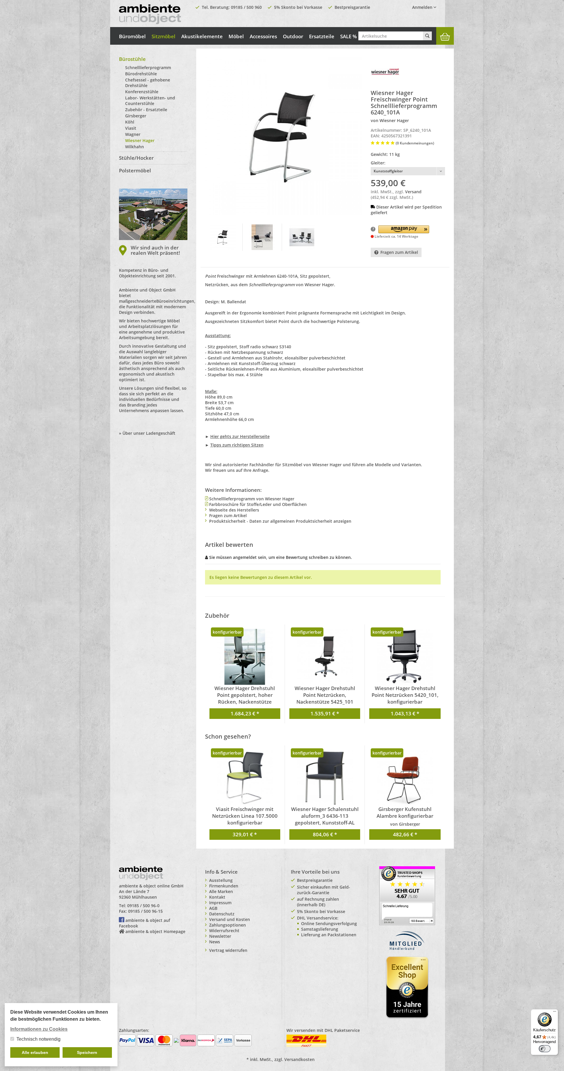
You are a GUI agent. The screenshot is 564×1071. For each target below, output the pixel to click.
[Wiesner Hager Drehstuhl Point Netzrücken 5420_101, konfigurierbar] (404, 657)
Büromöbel (132, 36)
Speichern (87, 1052)
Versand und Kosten (229, 919)
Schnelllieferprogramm (148, 67)
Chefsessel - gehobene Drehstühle (147, 82)
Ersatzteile (321, 36)
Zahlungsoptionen (227, 925)
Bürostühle (132, 59)
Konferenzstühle (141, 91)
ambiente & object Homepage (155, 931)
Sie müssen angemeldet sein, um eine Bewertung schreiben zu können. (280, 557)
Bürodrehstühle (141, 73)
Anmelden (423, 7)
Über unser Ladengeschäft (148, 433)
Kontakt (217, 897)
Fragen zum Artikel (399, 252)
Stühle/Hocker (136, 157)
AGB (213, 908)
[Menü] (554, 1012)
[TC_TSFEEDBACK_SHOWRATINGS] (407, 895)
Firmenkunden (223, 886)
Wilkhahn (134, 146)
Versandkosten (299, 1059)
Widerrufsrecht (224, 930)
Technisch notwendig (38, 1039)
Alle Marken (221, 891)
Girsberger (135, 116)
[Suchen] (427, 35)
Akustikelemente (202, 36)
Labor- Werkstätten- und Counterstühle (150, 100)
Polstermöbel (135, 170)
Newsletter (220, 936)
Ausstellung (221, 880)
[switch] (544, 1048)
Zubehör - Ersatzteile (146, 109)
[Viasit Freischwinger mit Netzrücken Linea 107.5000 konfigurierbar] (244, 778)
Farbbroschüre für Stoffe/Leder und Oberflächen (258, 504)
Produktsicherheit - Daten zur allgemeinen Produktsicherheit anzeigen (280, 521)
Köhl (129, 122)
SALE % (348, 36)
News (214, 942)
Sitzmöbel (163, 36)
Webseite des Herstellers (234, 510)
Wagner (132, 134)
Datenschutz (221, 914)
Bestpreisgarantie (352, 7)
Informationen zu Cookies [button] (39, 1029)
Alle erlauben (35, 1052)
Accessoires (263, 36)
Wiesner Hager (140, 140)
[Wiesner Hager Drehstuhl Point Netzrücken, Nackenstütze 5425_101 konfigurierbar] (324, 657)
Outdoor (293, 36)
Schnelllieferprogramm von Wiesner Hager (251, 499)
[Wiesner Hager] (385, 71)
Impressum (220, 902)
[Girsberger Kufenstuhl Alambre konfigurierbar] (404, 778)
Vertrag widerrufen (228, 950)
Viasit (130, 128)
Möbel (236, 36)
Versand (413, 191)
